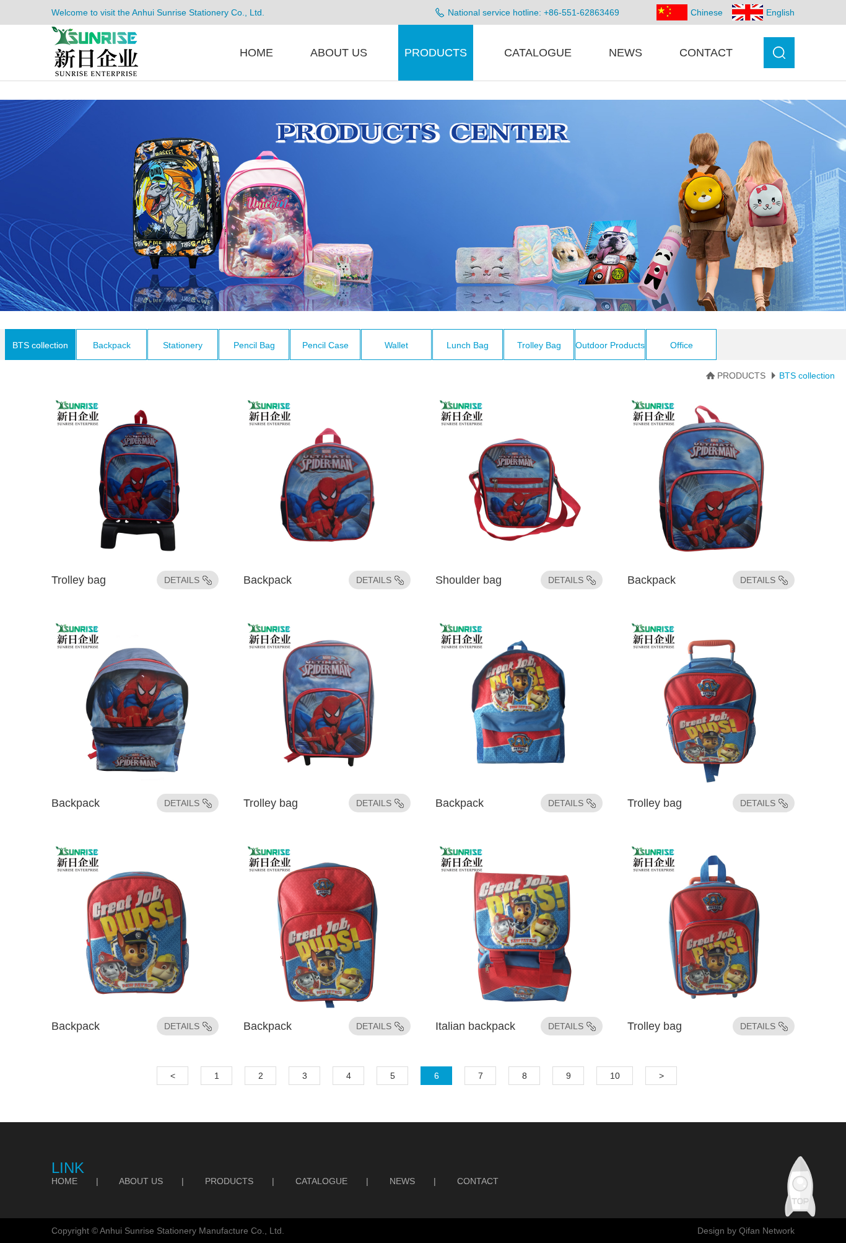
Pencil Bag (254, 345)
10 (615, 1076)
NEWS (625, 52)
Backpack (112, 345)
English (780, 12)
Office (681, 345)
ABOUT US (338, 52)
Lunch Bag (468, 345)
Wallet (396, 345)
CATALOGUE (538, 52)
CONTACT (706, 52)
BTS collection (40, 345)
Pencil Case (325, 345)
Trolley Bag (539, 345)
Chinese (707, 12)
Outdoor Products (610, 345)
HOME (256, 52)
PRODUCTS (435, 52)
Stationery (183, 345)
